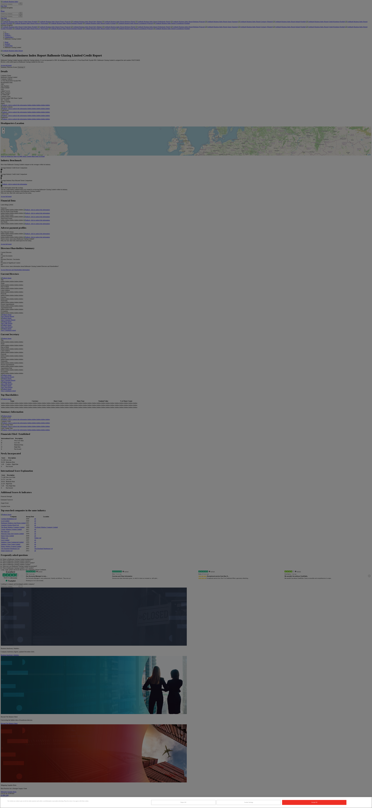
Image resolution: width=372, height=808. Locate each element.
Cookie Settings (248, 802)
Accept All (314, 802)
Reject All (183, 802)
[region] (186, 802)
